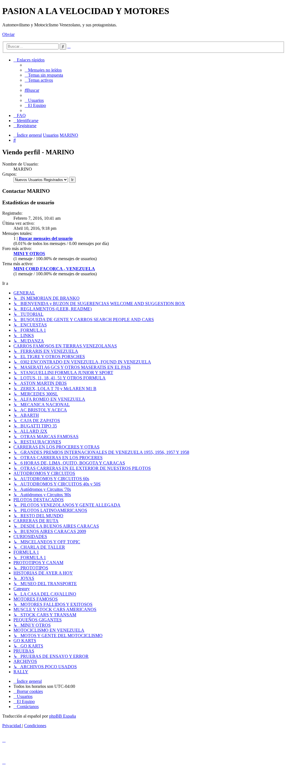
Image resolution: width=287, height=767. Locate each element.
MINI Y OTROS (29, 253)
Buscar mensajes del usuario (46, 238)
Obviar (8, 34)
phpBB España (62, 716)
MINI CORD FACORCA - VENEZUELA (54, 268)
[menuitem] (43, 70)
